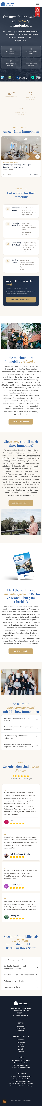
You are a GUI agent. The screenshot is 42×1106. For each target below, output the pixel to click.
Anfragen (12, 401)
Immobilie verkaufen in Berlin (15, 960)
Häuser (31, 461)
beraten (5, 409)
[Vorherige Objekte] (4, 156)
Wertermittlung (18, 372)
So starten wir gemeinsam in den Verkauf (17, 719)
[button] (4, 1101)
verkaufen (21, 369)
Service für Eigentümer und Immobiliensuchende (15, 967)
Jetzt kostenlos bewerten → (21, 300)
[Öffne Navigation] (38, 3)
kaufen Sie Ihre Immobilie (17, 490)
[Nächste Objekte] (37, 156)
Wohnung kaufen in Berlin (14, 981)
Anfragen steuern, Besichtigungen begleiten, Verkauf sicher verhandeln (18, 745)
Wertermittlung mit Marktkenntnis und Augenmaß (19, 728)
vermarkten (30, 390)
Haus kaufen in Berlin (12, 987)
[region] (21, 156)
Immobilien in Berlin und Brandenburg (19, 975)
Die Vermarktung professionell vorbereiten (16, 736)
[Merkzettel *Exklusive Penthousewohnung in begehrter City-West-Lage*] (37, 139)
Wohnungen (22, 461)
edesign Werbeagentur (24, 1100)
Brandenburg (18, 453)
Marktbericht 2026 (12, 612)
